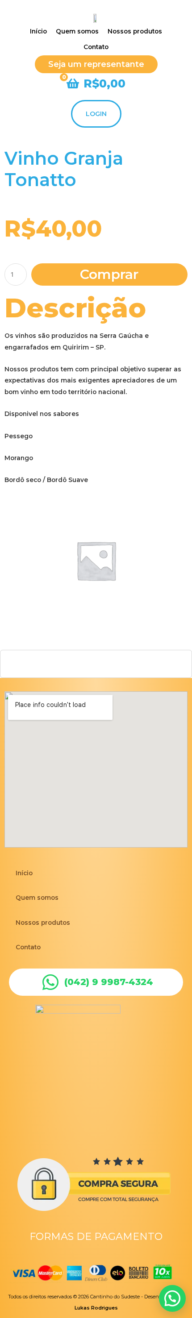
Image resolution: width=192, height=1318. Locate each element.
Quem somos (37, 897)
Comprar (109, 274)
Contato (28, 947)
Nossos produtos (43, 922)
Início (24, 873)
